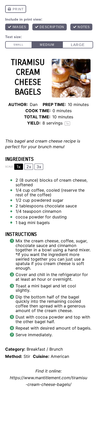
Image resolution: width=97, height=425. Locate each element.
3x (38, 166)
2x (28, 166)
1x (19, 166)
